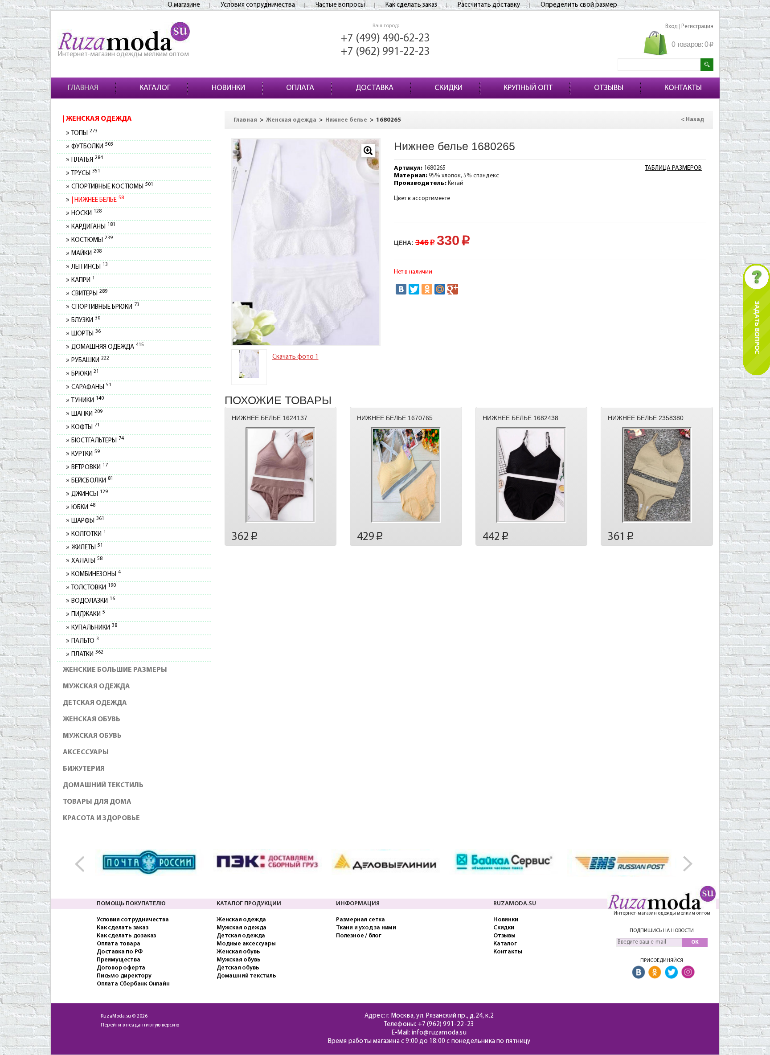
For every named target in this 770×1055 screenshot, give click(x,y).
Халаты (86, 561)
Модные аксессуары (246, 944)
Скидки (503, 927)
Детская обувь (238, 968)
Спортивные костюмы (112, 187)
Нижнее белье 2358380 (646, 417)
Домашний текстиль (103, 785)
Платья (86, 160)
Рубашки (90, 360)
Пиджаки (88, 614)
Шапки (86, 414)
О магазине (184, 5)
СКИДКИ (448, 88)
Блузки (85, 320)
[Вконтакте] (638, 972)
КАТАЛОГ (154, 88)
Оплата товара (118, 944)
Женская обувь (91, 719)
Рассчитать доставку (489, 5)
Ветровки (89, 467)
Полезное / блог (358, 935)
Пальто (84, 641)
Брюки (84, 374)
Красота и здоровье (101, 818)
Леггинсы (89, 267)
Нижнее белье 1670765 (395, 417)
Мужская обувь (92, 736)
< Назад (692, 120)
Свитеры (89, 293)
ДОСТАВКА (374, 88)
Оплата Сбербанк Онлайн (133, 984)
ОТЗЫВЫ (608, 88)
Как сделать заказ (411, 5)
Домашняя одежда (107, 347)
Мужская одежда (96, 686)
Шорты (85, 334)
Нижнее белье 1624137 (269, 417)
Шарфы (87, 521)
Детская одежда (95, 703)
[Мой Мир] (439, 289)
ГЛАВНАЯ (83, 88)
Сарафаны (91, 387)
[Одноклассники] (427, 289)
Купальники (94, 628)
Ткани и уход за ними (366, 927)
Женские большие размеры (115, 670)
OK (695, 942)
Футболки (92, 146)
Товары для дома (97, 802)
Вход (671, 26)
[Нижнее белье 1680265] (249, 364)
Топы (84, 133)
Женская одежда (98, 119)
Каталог (505, 944)
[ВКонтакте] (401, 289)
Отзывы (504, 935)
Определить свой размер (579, 5)
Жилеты (86, 547)
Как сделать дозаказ (126, 935)
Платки (87, 654)
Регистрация (697, 26)
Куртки (85, 454)
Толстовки (93, 588)
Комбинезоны (95, 574)
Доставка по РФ (120, 952)
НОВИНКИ (228, 88)
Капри (82, 280)
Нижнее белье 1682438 (520, 417)
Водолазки (93, 601)
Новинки (505, 919)
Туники (87, 400)
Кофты (85, 427)
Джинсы (89, 494)
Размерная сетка (360, 919)
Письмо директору (124, 976)
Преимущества (118, 960)
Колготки (88, 534)
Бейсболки (92, 481)
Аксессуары (86, 752)
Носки (86, 213)
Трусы (85, 173)
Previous (84, 864)
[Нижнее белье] (306, 242)
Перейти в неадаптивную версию (140, 1025)
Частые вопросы (340, 5)
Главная (245, 120)
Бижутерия (84, 769)
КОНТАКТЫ (683, 88)
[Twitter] (414, 289)
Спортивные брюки (105, 307)
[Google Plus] (452, 289)
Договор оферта (121, 968)
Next (686, 864)
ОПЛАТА (300, 88)
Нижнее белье (98, 200)
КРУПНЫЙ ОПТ (528, 88)
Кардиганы (93, 227)
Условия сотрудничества (258, 5)
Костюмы (91, 240)
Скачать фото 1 (295, 357)
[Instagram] (688, 972)
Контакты (507, 952)
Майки (86, 253)
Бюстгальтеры (97, 441)
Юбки (83, 507)
